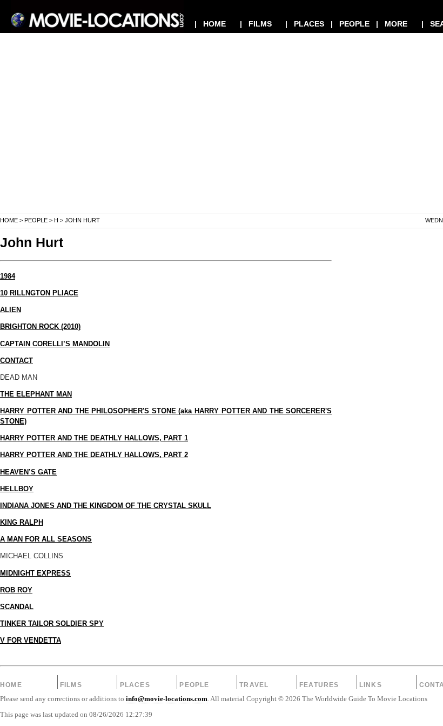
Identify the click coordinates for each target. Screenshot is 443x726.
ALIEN (10, 310)
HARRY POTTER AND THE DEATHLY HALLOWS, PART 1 (94, 438)
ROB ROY (16, 590)
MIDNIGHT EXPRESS (35, 573)
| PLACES (304, 23)
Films (71, 685)
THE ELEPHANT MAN (36, 394)
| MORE (391, 23)
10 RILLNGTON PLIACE (39, 293)
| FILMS (256, 23)
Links (370, 685)
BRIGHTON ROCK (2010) (40, 327)
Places (135, 685)
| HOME (210, 23)
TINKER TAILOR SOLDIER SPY (52, 624)
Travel (254, 685)
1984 (7, 276)
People (36, 220)
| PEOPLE (350, 23)
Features (319, 685)
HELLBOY (16, 489)
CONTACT (16, 361)
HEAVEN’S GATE (28, 472)
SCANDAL (16, 607)
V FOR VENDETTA (30, 640)
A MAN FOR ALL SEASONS (46, 539)
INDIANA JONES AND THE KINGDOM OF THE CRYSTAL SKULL (105, 506)
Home (9, 220)
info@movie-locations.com (166, 699)
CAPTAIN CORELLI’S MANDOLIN (55, 344)
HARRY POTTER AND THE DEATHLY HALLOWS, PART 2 (94, 455)
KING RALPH (21, 522)
